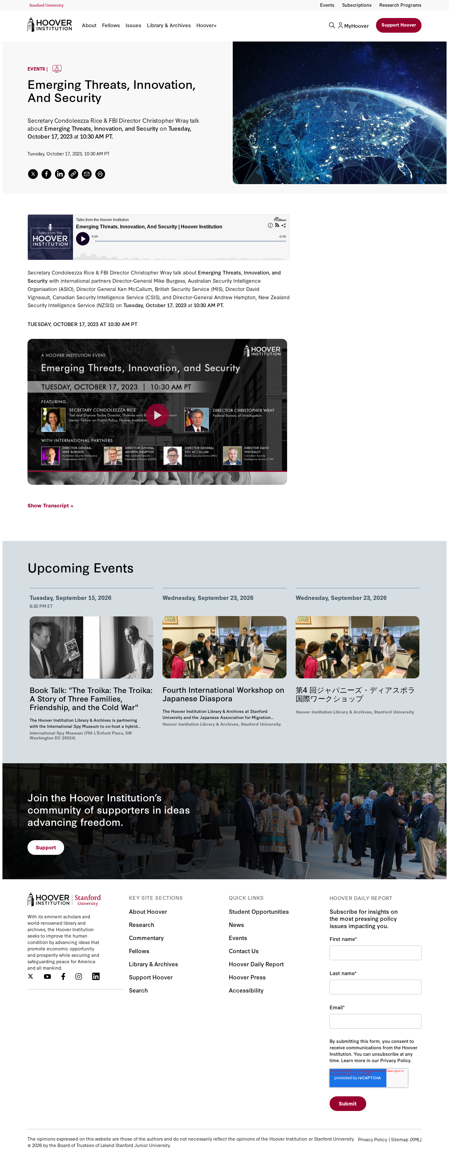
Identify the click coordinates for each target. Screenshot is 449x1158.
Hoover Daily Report (256, 964)
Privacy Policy (372, 1139)
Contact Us (244, 950)
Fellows (111, 25)
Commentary (146, 937)
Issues (133, 25)
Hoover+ (206, 25)
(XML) (416, 1139)
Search (138, 990)
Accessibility (246, 990)
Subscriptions (357, 5)
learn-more (157, 415)
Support (46, 847)
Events (327, 5)
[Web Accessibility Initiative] (46, 6)
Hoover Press (247, 977)
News (236, 924)
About (89, 25)
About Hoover (148, 911)
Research (141, 924)
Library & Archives (169, 25)
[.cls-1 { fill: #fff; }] (73, 174)
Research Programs (400, 5)
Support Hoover (398, 24)
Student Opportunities (259, 911)
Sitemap (399, 1139)
